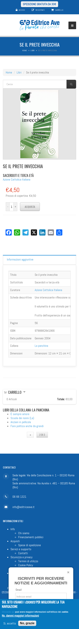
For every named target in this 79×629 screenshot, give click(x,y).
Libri (32, 50)
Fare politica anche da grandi (27, 426)
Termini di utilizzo (28, 561)
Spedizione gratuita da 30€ (39, 4)
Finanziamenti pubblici (30, 537)
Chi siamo (23, 533)
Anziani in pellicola (21, 422)
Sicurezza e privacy (21, 557)
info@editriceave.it (23, 507)
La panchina (41, 346)
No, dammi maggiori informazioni (20, 616)
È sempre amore (20, 414)
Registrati (40, 10)
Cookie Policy (25, 565)
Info (13, 529)
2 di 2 (42, 434)
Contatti (23, 553)
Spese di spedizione (29, 545)
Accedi (22, 10)
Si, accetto (9, 623)
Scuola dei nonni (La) (22, 418)
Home (24, 50)
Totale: (61, 399)
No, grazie (27, 623)
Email (19, 589)
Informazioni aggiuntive (20, 259)
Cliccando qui (8, 611)
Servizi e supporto (21, 549)
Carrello (59, 10)
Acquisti (15, 541)
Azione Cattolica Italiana (16, 179)
